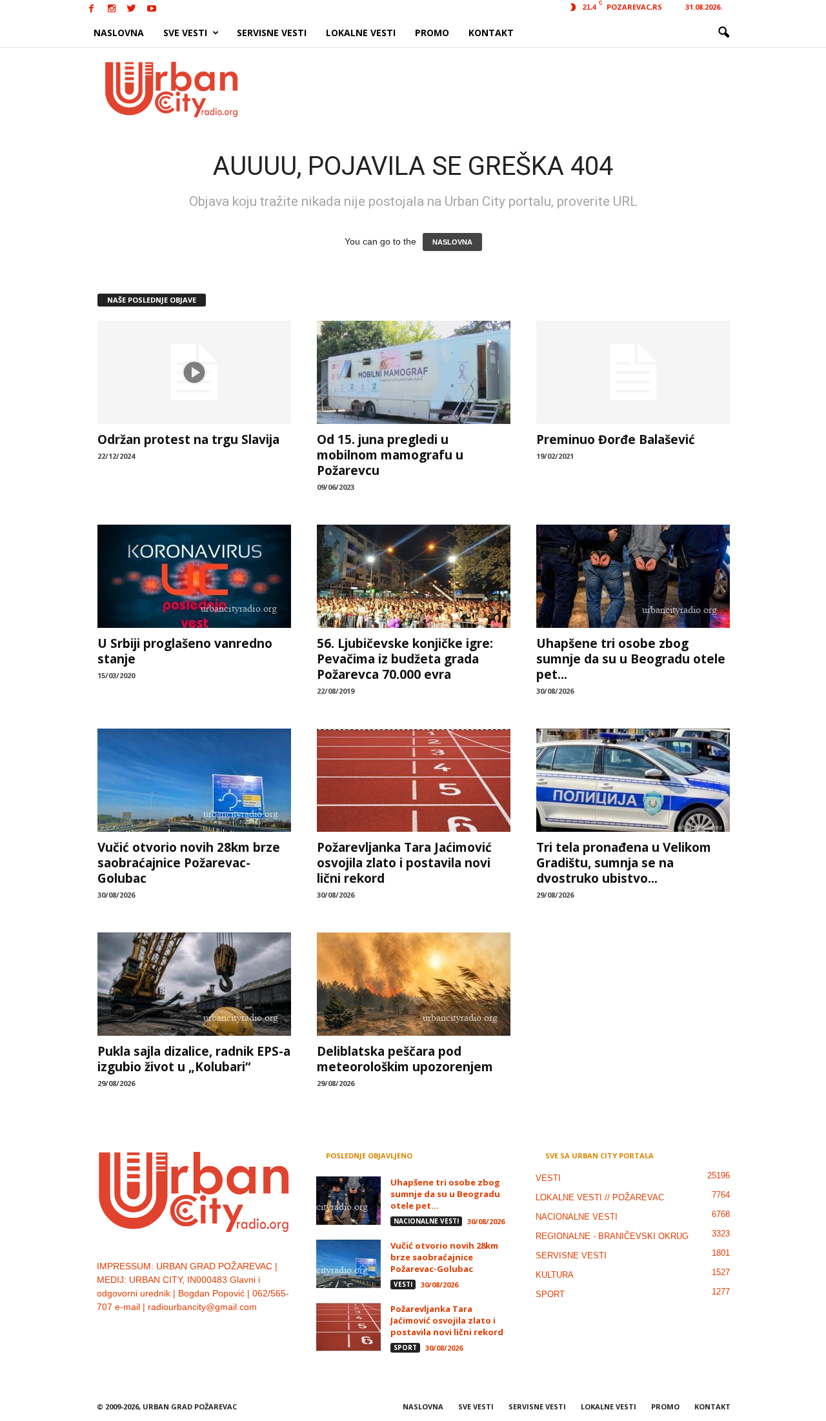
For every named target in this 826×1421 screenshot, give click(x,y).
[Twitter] (131, 9)
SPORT (405, 1347)
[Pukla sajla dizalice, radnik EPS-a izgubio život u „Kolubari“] (194, 984)
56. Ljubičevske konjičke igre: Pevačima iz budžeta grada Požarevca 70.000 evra (405, 659)
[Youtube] (151, 9)
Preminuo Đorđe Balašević (615, 439)
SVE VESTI (185, 32)
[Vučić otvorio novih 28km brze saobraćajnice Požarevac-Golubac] (194, 780)
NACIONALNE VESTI (426, 1220)
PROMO (432, 32)
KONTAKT (491, 32)
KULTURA (555, 1275)
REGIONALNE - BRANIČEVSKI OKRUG (612, 1236)
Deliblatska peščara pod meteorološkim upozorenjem (405, 1059)
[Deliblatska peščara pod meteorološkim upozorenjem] (413, 984)
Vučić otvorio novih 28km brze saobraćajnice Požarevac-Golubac (188, 863)
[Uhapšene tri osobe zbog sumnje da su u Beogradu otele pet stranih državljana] (633, 576)
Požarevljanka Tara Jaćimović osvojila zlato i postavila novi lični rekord (404, 863)
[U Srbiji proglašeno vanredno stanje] (194, 576)
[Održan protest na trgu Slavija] (194, 372)
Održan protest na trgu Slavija (188, 439)
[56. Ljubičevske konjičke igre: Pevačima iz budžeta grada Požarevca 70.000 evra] (413, 576)
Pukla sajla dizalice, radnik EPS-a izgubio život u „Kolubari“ (193, 1059)
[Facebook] (91, 9)
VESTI (403, 1284)
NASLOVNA (119, 32)
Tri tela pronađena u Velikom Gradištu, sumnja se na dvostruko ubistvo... (623, 863)
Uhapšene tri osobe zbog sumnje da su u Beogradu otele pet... (630, 659)
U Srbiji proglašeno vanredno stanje (184, 651)
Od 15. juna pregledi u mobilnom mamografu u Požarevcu (390, 455)
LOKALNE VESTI (361, 32)
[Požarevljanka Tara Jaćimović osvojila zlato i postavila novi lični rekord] (413, 780)
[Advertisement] (508, 89)
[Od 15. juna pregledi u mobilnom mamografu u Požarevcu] (413, 372)
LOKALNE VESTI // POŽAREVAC (600, 1197)
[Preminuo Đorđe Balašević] (633, 372)
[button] (723, 33)
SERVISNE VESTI (272, 32)
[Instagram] (111, 9)
